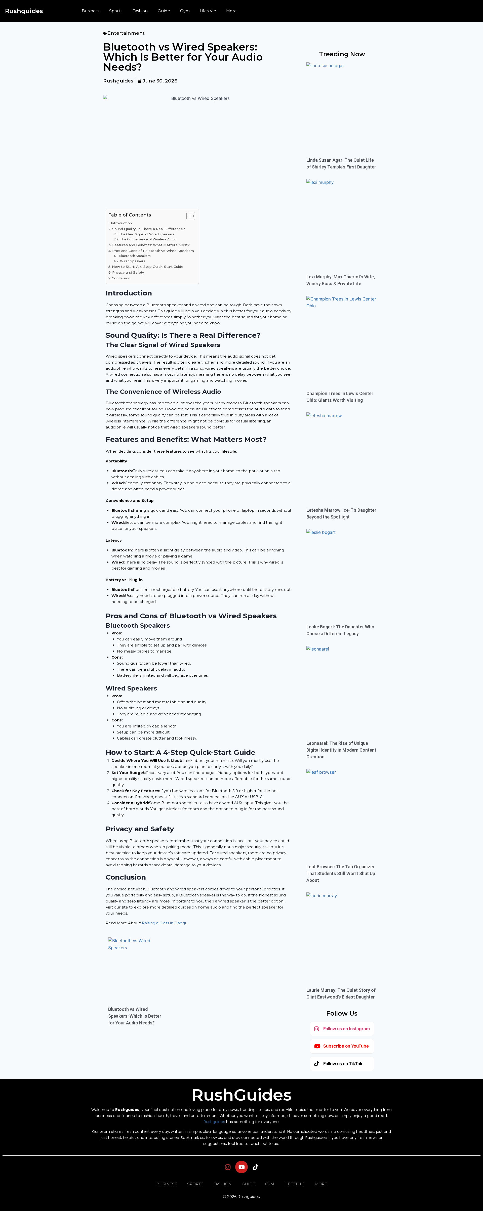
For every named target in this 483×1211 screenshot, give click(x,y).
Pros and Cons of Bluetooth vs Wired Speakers (153, 251)
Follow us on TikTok (343, 1063)
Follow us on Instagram (346, 1028)
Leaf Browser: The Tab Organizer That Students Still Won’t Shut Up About (340, 873)
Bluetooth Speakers (134, 256)
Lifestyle (208, 11)
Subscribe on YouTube (346, 1046)
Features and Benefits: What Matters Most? (151, 245)
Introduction (121, 223)
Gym (185, 11)
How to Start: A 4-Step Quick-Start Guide (147, 267)
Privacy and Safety (128, 272)
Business (90, 11)
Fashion (140, 11)
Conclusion (121, 278)
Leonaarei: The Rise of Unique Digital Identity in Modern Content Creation (341, 750)
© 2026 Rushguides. (241, 1196)
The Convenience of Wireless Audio (148, 239)
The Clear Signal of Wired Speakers (146, 234)
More (231, 11)
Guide (164, 11)
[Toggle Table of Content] (188, 216)
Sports (115, 11)
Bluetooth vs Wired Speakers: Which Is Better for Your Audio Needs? (134, 1016)
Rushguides (24, 11)
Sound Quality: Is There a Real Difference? (148, 229)
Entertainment (126, 33)
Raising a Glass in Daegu (164, 923)
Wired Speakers (132, 261)
